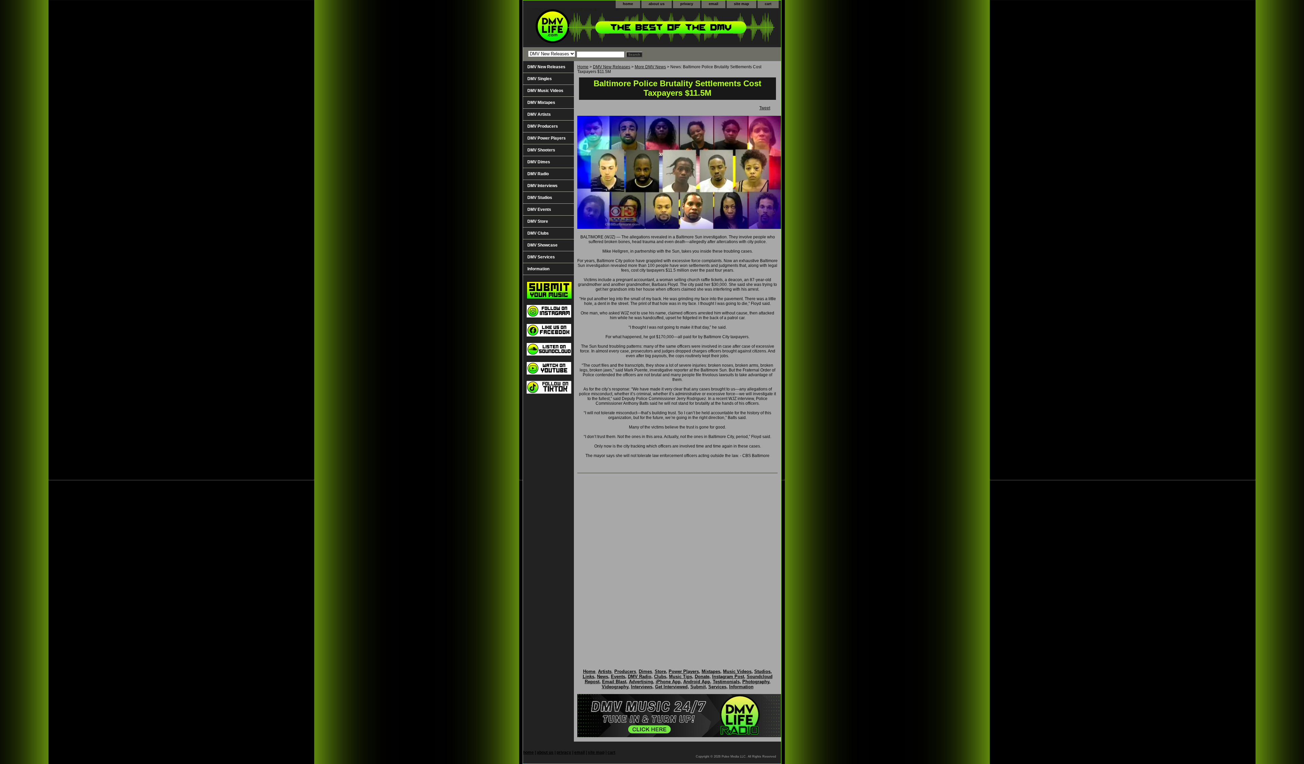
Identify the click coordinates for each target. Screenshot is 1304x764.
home (628, 4)
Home (582, 67)
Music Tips (680, 676)
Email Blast (614, 681)
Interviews (641, 686)
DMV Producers (542, 126)
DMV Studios (539, 197)
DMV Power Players (546, 138)
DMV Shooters (541, 150)
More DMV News (650, 67)
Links (588, 676)
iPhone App (668, 681)
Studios (762, 671)
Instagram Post (728, 676)
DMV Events (539, 209)
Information (538, 269)
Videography (615, 686)
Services (717, 686)
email (713, 4)
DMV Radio (538, 173)
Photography (755, 681)
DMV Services (541, 257)
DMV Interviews (542, 185)
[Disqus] (677, 564)
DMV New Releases (611, 67)
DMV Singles (539, 78)
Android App (696, 681)
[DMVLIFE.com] (608, 27)
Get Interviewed (671, 686)
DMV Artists (539, 114)
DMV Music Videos (545, 90)
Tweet (764, 108)
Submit (698, 686)
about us (657, 4)
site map (741, 4)
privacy (686, 4)
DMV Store (537, 221)
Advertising (641, 681)
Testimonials (726, 681)
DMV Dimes (538, 162)
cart (768, 4)
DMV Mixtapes (541, 102)
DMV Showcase (542, 245)
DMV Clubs (538, 233)
